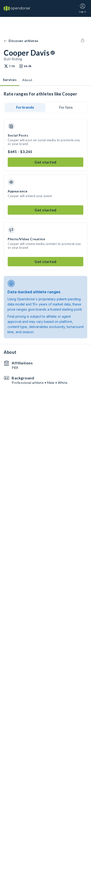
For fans (66, 107)
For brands (25, 107)
